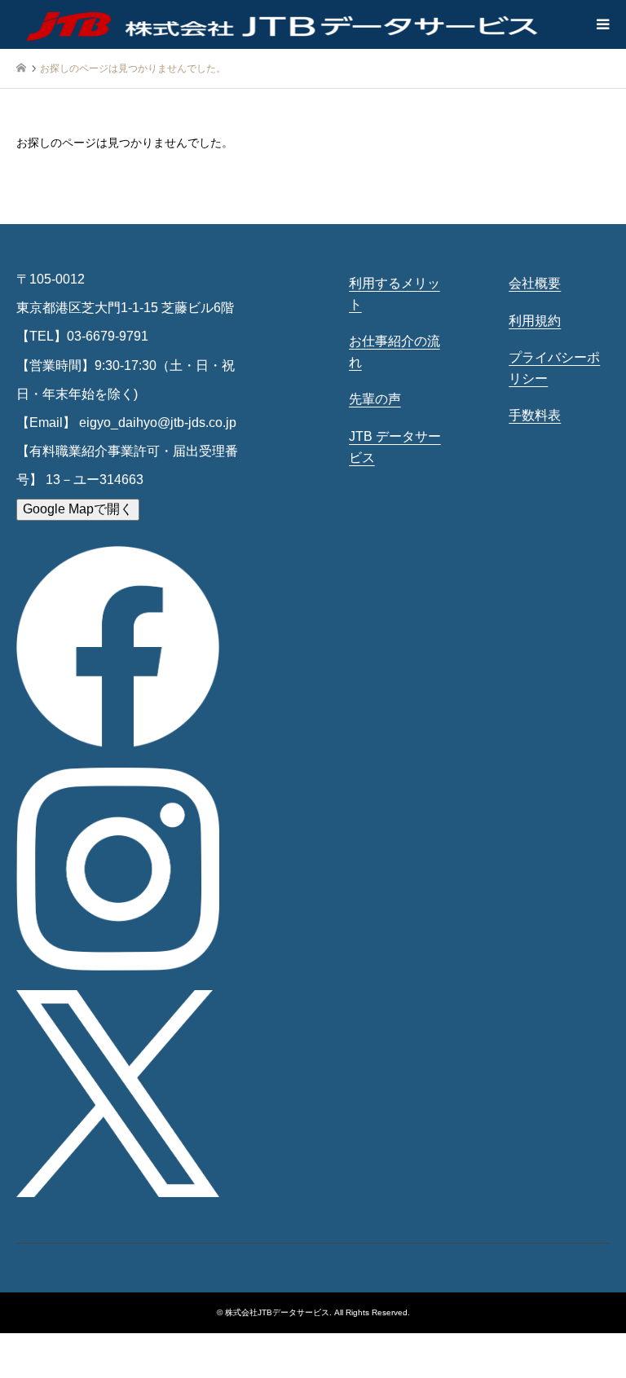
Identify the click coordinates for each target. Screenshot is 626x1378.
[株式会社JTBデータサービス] (283, 24)
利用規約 (535, 321)
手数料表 (535, 415)
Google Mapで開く (78, 509)
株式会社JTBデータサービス (277, 1312)
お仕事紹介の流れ (394, 351)
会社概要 (535, 283)
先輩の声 (375, 399)
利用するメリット (394, 293)
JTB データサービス (395, 446)
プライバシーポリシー (554, 367)
